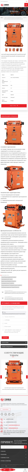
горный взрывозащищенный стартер (9, 277)
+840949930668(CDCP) (11, 422)
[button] (27, 377)
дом (2, 17)
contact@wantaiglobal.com (14, 425)
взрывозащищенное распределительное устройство (12, 285)
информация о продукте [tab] (9, 116)
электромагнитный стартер (7, 279)
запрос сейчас (13, 105)
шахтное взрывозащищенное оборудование (13, 17)
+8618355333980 (9, 419)
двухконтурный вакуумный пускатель (9, 281)
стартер (24, 17)
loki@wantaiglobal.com (13, 428)
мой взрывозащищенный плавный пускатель (10, 287)
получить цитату (5, 409)
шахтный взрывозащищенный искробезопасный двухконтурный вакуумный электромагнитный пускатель (14, 313)
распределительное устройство (8, 283)
